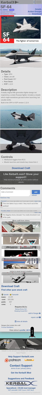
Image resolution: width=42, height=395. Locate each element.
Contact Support (21, 365)
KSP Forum (22, 390)
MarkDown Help (5, 197)
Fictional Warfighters (7, 327)
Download (36, 14)
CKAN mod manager (27, 388)
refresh (34, 195)
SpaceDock (11, 388)
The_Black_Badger (5, 210)
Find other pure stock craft (14, 289)
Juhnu (5, 9)
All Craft (29, 330)
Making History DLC (21, 309)
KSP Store (30, 390)
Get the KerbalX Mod (21, 372)
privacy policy (26, 368)
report (36, 201)
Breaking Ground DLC (21, 311)
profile (22, 330)
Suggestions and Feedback (21, 378)
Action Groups (34, 11)
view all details (21, 321)
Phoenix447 (4, 201)
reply (39, 201)
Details (38, 9)
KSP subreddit (12, 390)
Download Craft (21, 168)
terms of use (15, 368)
